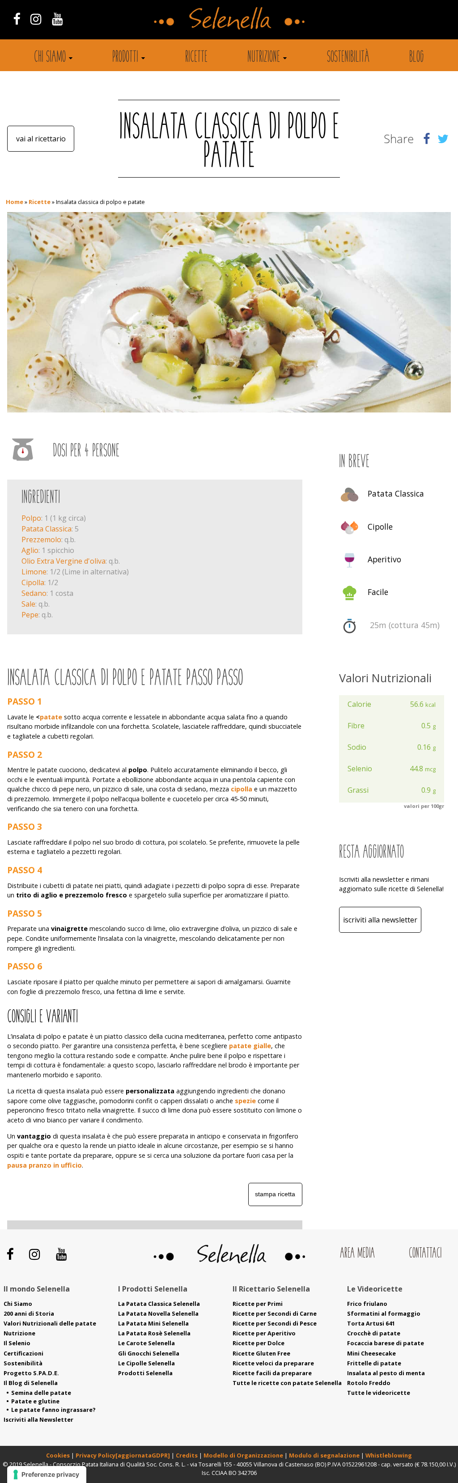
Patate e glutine (35, 1401)
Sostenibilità (348, 57)
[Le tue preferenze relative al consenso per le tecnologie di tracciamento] (46, 1474)
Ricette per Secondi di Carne (275, 1313)
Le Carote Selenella (146, 1343)
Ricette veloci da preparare (273, 1363)
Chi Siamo (18, 1304)
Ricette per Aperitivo (264, 1333)
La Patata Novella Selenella (158, 1313)
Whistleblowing (388, 1455)
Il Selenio (17, 1343)
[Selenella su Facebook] (16, 18)
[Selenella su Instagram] (35, 18)
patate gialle (250, 1045)
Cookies (58, 1455)
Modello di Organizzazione (244, 1455)
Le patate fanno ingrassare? (53, 1410)
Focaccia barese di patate (385, 1343)
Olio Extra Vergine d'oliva (63, 561)
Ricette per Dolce (258, 1343)
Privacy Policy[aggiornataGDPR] (123, 1455)
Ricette (196, 57)
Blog (416, 57)
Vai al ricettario (41, 139)
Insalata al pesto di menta (386, 1373)
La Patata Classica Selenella (159, 1304)
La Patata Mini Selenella (153, 1323)
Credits (187, 1455)
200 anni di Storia (29, 1313)
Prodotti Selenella (145, 1373)
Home (14, 202)
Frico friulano (367, 1304)
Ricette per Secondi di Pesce (275, 1323)
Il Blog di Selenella (31, 1383)
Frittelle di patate (374, 1363)
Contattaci (425, 1253)
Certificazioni (23, 1353)
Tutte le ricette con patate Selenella (287, 1383)
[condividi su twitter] (443, 138)
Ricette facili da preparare (272, 1373)
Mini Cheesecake (371, 1353)
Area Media (357, 1253)
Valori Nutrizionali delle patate (50, 1323)
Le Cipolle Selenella (146, 1363)
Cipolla (32, 582)
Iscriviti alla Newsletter (380, 920)
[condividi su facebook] (426, 138)
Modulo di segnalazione (325, 1455)
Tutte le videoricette (378, 1393)
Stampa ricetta (275, 1194)
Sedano (34, 593)
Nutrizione (263, 57)
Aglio (29, 550)
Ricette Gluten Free (261, 1353)
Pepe (29, 615)
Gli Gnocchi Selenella (148, 1353)
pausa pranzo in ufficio (44, 1165)
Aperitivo (384, 559)
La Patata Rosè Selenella (154, 1333)
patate (51, 717)
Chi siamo (50, 57)
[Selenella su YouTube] (57, 18)
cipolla (241, 789)
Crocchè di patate (373, 1333)
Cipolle (380, 526)
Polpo (31, 518)
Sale (28, 604)
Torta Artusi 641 (371, 1323)
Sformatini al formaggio (383, 1313)
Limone (34, 572)
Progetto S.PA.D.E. (31, 1373)
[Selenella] (229, 17)
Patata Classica (46, 529)
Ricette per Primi (258, 1304)
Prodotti (125, 57)
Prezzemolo (41, 539)
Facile (378, 592)
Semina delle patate (41, 1393)
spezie (245, 1100)
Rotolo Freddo (368, 1383)
